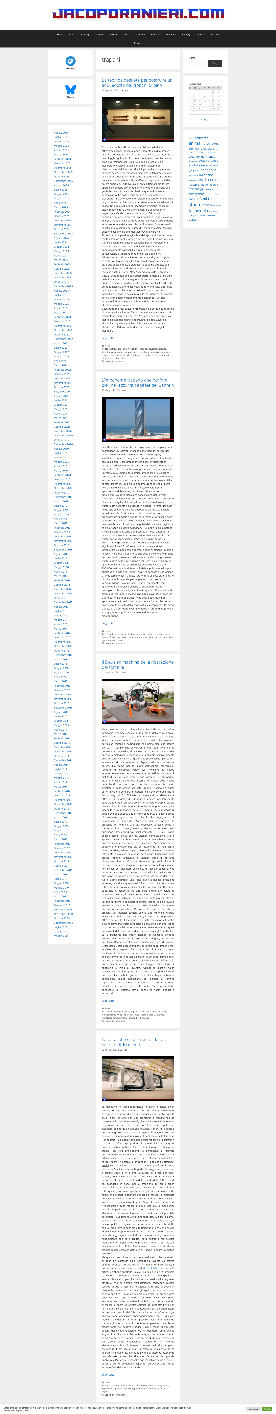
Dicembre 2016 (62, 641)
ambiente (201, 138)
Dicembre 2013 (62, 799)
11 (195, 100)
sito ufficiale (150, 1268)
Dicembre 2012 (62, 852)
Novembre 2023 (63, 277)
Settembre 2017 (63, 602)
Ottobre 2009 (62, 918)
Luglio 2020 (61, 453)
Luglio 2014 (60, 769)
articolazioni (133, 1385)
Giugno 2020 (61, 457)
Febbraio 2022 (62, 369)
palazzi (125, 637)
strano (155, 637)
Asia (197, 149)
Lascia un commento (115, 361)
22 (214, 104)
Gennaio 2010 (62, 905)
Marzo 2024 (61, 259)
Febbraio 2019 (62, 527)
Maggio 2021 (61, 409)
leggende (192, 180)
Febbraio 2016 (62, 685)
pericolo (214, 184)
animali (195, 143)
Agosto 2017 (61, 606)
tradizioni (213, 211)
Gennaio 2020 (62, 479)
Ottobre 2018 (61, 545)
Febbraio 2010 (62, 900)
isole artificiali (108, 637)
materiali (155, 352)
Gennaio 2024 (62, 268)
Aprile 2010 (60, 892)
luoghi (202, 179)
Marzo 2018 (60, 576)
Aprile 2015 (60, 729)
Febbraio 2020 (62, 475)
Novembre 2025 (63, 172)
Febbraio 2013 (62, 843)
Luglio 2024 (61, 242)
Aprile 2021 (60, 413)
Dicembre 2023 (63, 273)
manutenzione (108, 1014)
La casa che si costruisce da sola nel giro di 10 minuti (135, 1042)
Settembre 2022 (63, 338)
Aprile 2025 (60, 202)
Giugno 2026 (61, 141)
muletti (119, 1014)
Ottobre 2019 (61, 492)
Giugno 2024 (61, 246)
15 (214, 100)
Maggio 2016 (61, 672)
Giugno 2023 (61, 299)
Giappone (140, 34)
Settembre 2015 (63, 707)
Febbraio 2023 (62, 317)
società (118, 355)
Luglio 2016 (60, 663)
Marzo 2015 (60, 734)
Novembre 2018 (63, 540)
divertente (193, 161)
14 (209, 100)
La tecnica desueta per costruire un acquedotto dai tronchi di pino (137, 82)
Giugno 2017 (61, 615)
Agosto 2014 (61, 764)
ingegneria (120, 352)
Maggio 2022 (61, 356)
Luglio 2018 (60, 558)
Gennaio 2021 (62, 426)
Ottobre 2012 (61, 861)
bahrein (134, 634)
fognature (135, 1011)
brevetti (143, 1385)
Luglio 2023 (61, 295)
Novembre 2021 (63, 382)
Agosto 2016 (61, 659)
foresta (209, 166)
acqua (191, 138)
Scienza (100, 34)
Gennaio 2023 (62, 321)
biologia (206, 148)
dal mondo (208, 156)
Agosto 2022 (61, 343)
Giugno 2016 (61, 668)
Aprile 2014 (60, 782)
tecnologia (156, 355)
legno (147, 352)
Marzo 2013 (61, 839)
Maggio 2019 (61, 514)
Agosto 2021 (61, 396)
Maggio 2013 (61, 830)
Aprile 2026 (60, 150)
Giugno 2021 (61, 404)
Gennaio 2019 (62, 532)
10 (190, 100)
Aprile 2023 (60, 308)
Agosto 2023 (61, 290)
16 (219, 100)
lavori (154, 1011)
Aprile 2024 (60, 255)
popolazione (108, 355)
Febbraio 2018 (62, 580)
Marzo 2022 (61, 365)
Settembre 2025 (63, 180)
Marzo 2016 (61, 681)
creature (194, 156)
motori (217, 180)
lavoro (140, 352)
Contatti (200, 34)
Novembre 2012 (63, 856)
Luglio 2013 (60, 821)
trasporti (133, 1018)
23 (219, 104)
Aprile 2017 (60, 624)
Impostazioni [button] (253, 1409)
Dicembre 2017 (62, 589)
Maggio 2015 (61, 725)
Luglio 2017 (60, 611)
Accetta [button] (267, 1409)
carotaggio (119, 1011)
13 (205, 100)
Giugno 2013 (61, 826)
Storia (126, 34)
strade (162, 1014)
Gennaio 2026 (62, 163)
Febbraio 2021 (62, 422)
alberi (118, 349)
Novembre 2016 (63, 646)
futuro (165, 1385)
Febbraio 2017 (62, 633)
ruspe (138, 1014)
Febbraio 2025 (62, 211)
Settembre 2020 (63, 444)
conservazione (200, 153)
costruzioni (158, 634)
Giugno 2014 (61, 773)
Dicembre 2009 (63, 909)
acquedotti (110, 349)
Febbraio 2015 (62, 738)
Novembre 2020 (63, 435)
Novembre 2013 (63, 804)
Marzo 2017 (60, 628)
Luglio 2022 (60, 347)
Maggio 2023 (61, 303)
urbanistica (119, 358)
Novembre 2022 (63, 330)
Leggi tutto (108, 338)
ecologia (204, 160)
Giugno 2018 (61, 562)
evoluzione (197, 165)
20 (205, 104)
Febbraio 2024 (62, 264)
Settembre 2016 (63, 655)
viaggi (193, 219)
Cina (215, 149)
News (107, 346)
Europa (214, 160)
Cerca (192, 57)
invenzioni (131, 352)
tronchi (105, 358)
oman (118, 637)
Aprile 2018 (60, 571)
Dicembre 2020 (63, 431)
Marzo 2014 (61, 786)
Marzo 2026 (61, 154)
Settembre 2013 (63, 813)
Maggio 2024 (61, 251)
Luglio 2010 (60, 878)
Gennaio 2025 (62, 216)
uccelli (202, 216)
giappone (193, 170)
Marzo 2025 (61, 207)
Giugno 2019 (61, 510)
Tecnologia (84, 34)
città (142, 349)
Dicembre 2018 (62, 536)
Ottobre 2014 (61, 756)
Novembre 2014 (63, 751)
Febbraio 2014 (62, 791)
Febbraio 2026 (62, 159)
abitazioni (109, 1385)
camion (152, 1385)
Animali (113, 34)
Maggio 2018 (61, 567)
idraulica (162, 349)
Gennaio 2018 (62, 584)
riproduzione (196, 193)
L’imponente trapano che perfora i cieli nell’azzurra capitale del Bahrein (138, 382)
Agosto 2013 (61, 817)
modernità (165, 352)
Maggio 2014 (61, 777)
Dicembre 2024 (63, 220)
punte (133, 637)
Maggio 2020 (61, 461)
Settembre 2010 (63, 870)
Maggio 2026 (61, 145)
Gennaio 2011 (62, 865)
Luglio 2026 (61, 137)
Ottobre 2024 (62, 229)
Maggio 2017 (61, 619)
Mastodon (171, 34)
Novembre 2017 (63, 593)
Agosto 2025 (61, 185)
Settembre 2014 (63, 760)
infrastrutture (108, 352)
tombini (116, 1018)
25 (195, 108)
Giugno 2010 (61, 883)
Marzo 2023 (61, 312)
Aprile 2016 (60, 677)
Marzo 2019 (61, 523)
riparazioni (129, 1014)
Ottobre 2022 (61, 334)
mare (210, 179)
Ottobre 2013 (61, 808)
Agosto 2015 (61, 712)
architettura (110, 634)
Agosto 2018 (61, 554)
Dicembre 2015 (62, 694)
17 (190, 104)
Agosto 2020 (61, 448)
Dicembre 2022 (63, 325)
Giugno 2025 (61, 194)
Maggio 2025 (61, 198)
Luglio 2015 (60, 716)
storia (147, 355)
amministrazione (130, 349)
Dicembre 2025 (63, 167)
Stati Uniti (153, 1014)
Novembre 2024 (63, 224)
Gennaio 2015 (62, 742)
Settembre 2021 (63, 391)
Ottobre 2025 (61, 176)
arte (191, 148)
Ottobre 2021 (61, 387)
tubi (111, 358)
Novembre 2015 (63, 698)
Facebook (156, 34)
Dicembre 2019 (62, 483)
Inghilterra (117, 1388)
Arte (71, 34)
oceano (204, 184)
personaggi (196, 189)
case (159, 1385)
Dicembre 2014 (62, 747)
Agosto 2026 (61, 132)
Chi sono (214, 34)
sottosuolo (138, 355)
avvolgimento (123, 634)
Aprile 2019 (60, 519)
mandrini (162, 1011)
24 (190, 108)
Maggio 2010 (61, 887)
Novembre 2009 (63, 914)
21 (209, 104)
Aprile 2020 (60, 466)
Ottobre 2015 (61, 703)
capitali (143, 634)
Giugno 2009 (61, 931)
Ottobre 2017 (61, 598)
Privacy (138, 43)
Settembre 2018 (63, 549)
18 (195, 104)
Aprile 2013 (60, 835)
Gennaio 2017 (62, 637)
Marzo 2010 (61, 896)
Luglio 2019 (60, 505)
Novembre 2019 (63, 488)
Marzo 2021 (60, 418)
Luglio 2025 (60, 189)
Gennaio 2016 (62, 690)
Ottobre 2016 (61, 650)
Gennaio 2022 (62, 374)
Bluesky (186, 34)
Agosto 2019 (61, 501)
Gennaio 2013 (62, 848)
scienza (212, 194)
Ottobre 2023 (62, 281)
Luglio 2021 (60, 400)
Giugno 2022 (61, 352)
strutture (163, 637)
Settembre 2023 (63, 286)
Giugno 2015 (61, 720)
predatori (209, 189)
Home (60, 34)
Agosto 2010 (61, 874)
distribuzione (151, 349)
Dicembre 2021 (62, 378)
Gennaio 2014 (62, 795)
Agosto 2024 (61, 238)
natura (194, 184)
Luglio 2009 (61, 927)
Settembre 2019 (63, 497)
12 (200, 100)
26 (200, 108)
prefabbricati (140, 1388)
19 (200, 104)
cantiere (108, 1011)
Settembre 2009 (63, 922)
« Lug (204, 119)
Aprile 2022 (60, 361)
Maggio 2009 (61, 935)
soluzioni (127, 355)
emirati (168, 634)
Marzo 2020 (61, 470)
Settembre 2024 (63, 233)
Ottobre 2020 (62, 440)
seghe (145, 1014)
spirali (148, 637)
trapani (165, 355)
